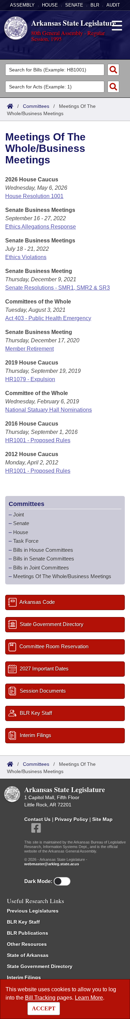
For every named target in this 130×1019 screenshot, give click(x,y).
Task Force (25, 541)
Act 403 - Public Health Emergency (48, 318)
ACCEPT (43, 1008)
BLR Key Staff (23, 922)
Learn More (89, 998)
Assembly (22, 5)
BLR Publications (27, 933)
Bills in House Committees (43, 550)
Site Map (102, 819)
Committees (36, 106)
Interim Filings (24, 977)
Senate (74, 5)
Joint (18, 514)
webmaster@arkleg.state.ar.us (51, 864)
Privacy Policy (71, 819)
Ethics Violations (25, 257)
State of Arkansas (28, 955)
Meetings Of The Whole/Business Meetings (62, 576)
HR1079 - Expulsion (30, 379)
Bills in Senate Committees (43, 559)
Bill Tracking (40, 998)
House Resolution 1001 (34, 196)
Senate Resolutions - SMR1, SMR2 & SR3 (57, 288)
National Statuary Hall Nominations (48, 410)
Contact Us (37, 819)
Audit (113, 5)
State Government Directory (39, 966)
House (50, 5)
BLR (94, 5)
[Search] (113, 70)
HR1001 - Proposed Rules (37, 440)
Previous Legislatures (33, 911)
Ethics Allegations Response (40, 227)
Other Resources (27, 944)
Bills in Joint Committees (41, 568)
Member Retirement (29, 349)
